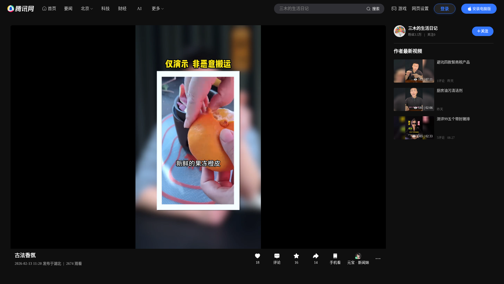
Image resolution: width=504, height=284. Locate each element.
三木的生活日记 (423, 28)
